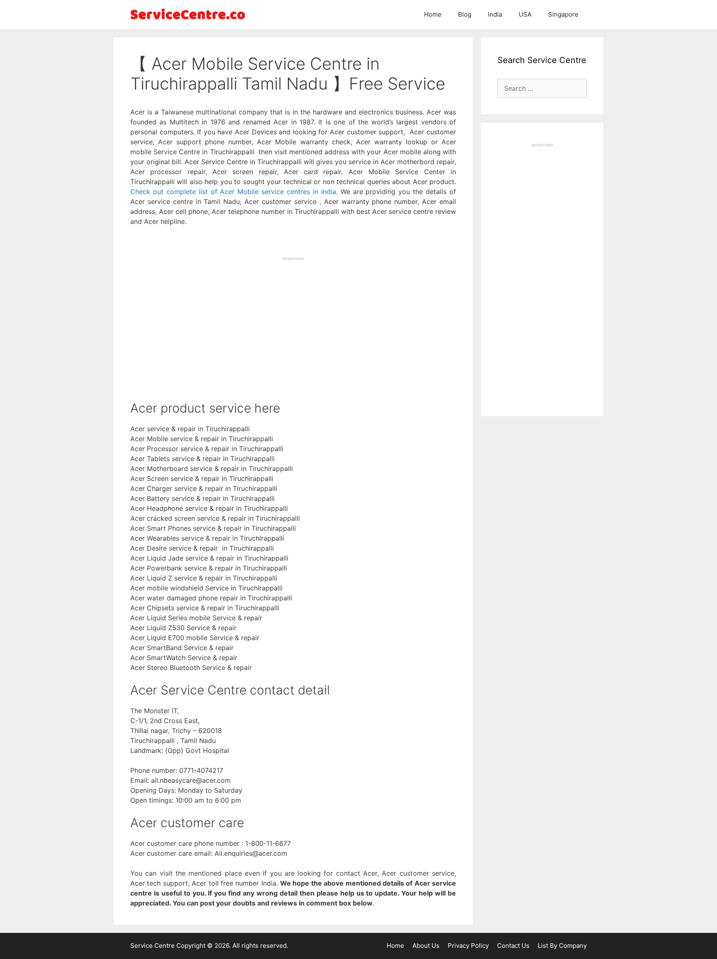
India (495, 14)
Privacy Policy (468, 945)
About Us (425, 945)
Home (432, 14)
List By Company (562, 945)
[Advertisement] (293, 319)
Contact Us (513, 945)
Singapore (563, 14)
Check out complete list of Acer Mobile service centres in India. (234, 191)
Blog (464, 14)
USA (525, 14)
